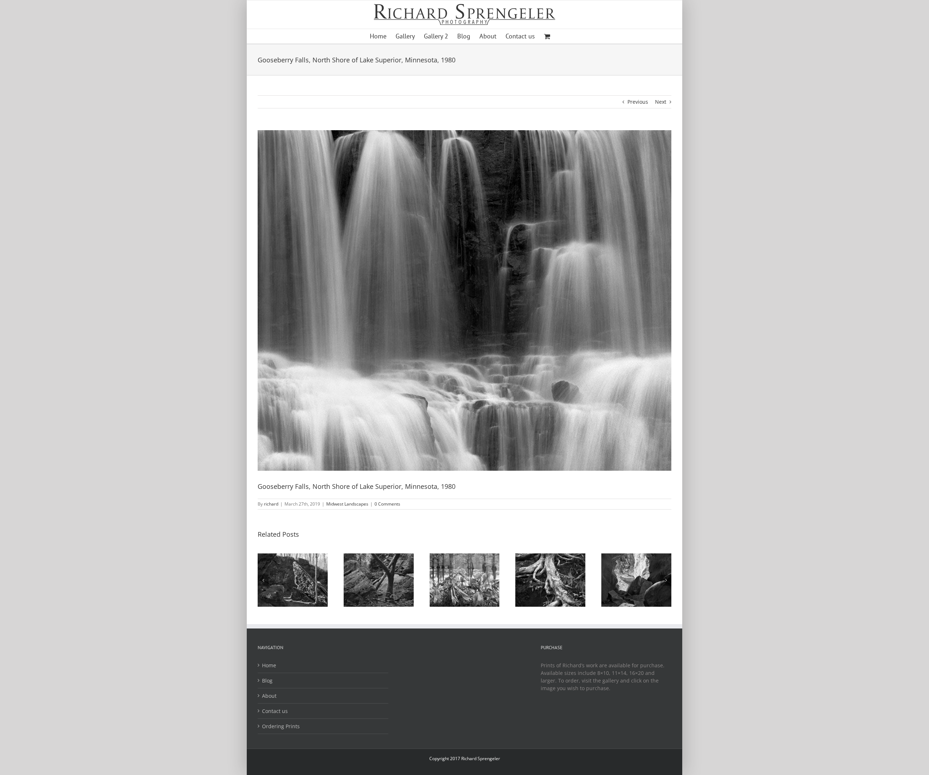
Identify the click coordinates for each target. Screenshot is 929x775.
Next (660, 101)
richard (271, 504)
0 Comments (387, 504)
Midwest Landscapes (347, 504)
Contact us (275, 711)
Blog (267, 680)
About (269, 695)
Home (269, 665)
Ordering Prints (281, 726)
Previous (637, 101)
